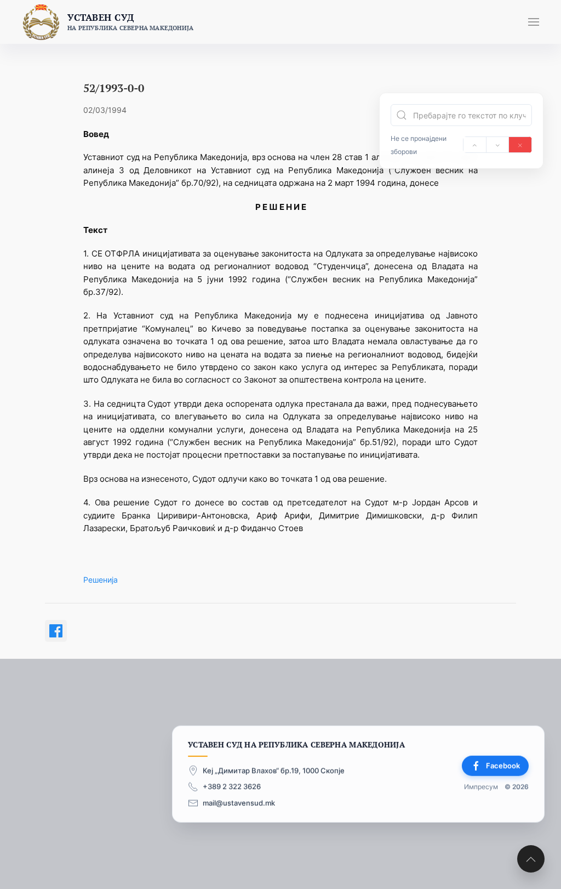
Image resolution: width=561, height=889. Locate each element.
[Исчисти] (520, 144)
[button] (533, 22)
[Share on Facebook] (56, 631)
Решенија (100, 579)
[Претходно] (474, 144)
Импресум (481, 787)
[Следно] (498, 144)
